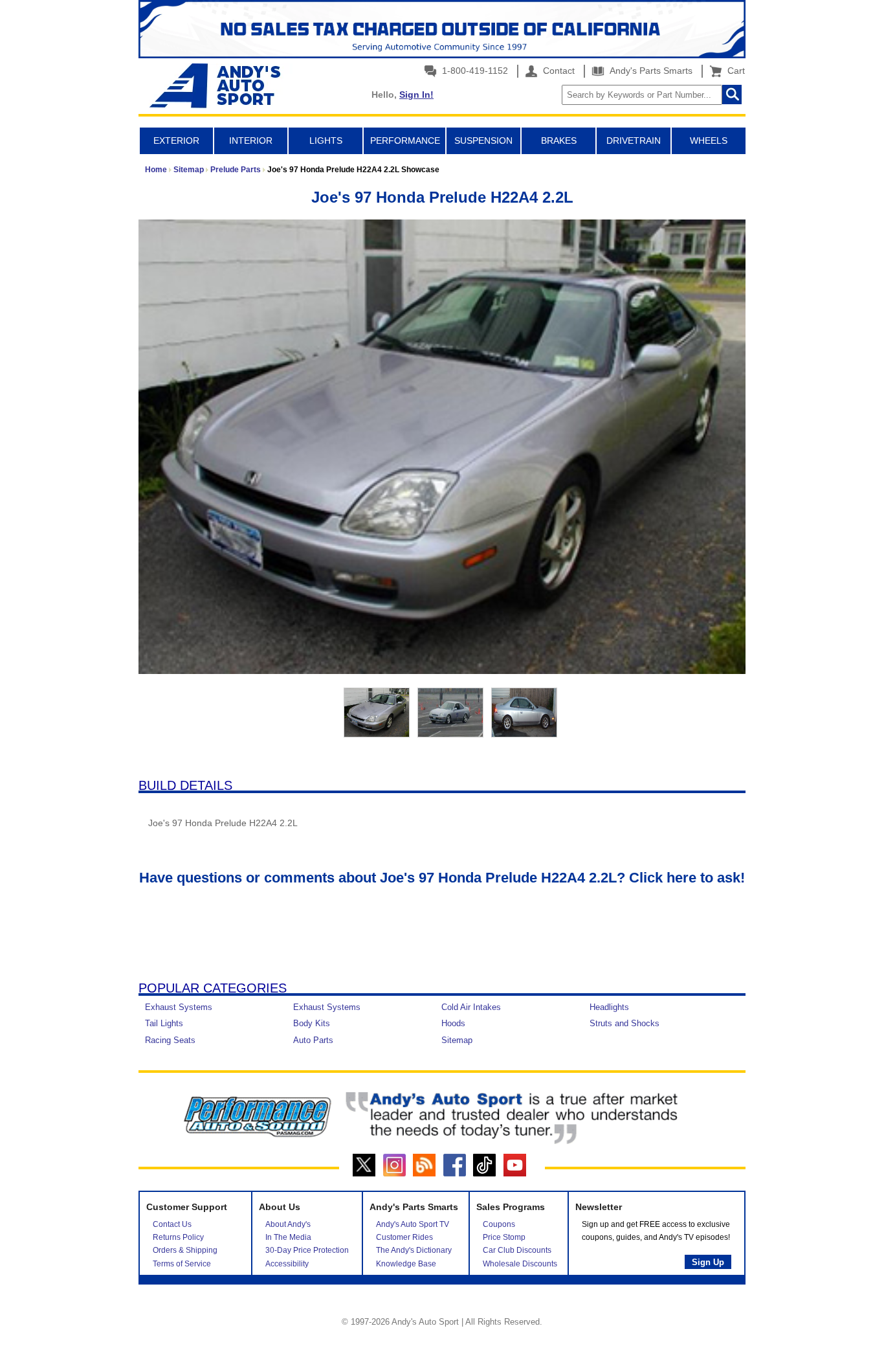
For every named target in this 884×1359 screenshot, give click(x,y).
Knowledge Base (406, 1263)
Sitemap (188, 169)
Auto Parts (313, 1040)
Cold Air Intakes (471, 1007)
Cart (733, 70)
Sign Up (708, 1262)
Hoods (453, 1023)
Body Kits (311, 1023)
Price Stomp (504, 1237)
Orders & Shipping (185, 1250)
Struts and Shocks (624, 1023)
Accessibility (287, 1263)
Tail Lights (164, 1023)
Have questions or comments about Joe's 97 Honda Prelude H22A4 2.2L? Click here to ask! (442, 878)
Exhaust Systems (178, 1007)
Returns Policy (178, 1237)
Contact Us (172, 1224)
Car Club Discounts (517, 1250)
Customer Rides (404, 1237)
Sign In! (416, 94)
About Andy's (288, 1224)
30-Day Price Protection (307, 1250)
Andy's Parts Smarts (649, 70)
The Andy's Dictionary (414, 1250)
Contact (557, 70)
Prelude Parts (235, 169)
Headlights (609, 1007)
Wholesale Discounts (520, 1263)
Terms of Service (182, 1263)
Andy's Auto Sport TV (412, 1224)
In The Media (288, 1237)
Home (156, 169)
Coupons (499, 1224)
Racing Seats (170, 1040)
